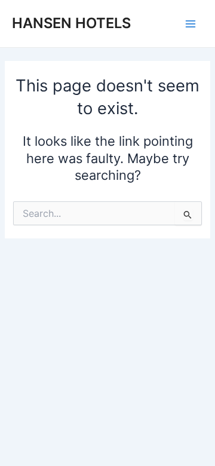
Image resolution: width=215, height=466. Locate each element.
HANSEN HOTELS (71, 23)
